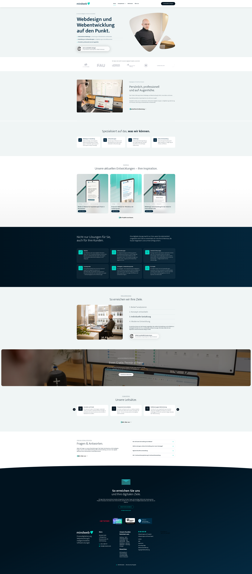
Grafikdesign (136, 139)
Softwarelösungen (112, 139)
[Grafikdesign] (130, 140)
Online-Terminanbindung (94, 204)
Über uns (137, 3)
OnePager (113, 204)
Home (114, 3)
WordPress (118, 204)
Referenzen (130, 3)
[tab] (152, 307)
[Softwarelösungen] (105, 140)
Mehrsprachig (147, 204)
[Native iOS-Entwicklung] (155, 140)
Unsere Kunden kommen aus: (125, 533)
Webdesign (80, 204)
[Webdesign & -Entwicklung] (80, 140)
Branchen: (123, 549)
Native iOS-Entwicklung (163, 139)
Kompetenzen (121, 3)
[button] (74, 409)
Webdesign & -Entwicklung (89, 139)
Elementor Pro (86, 204)
